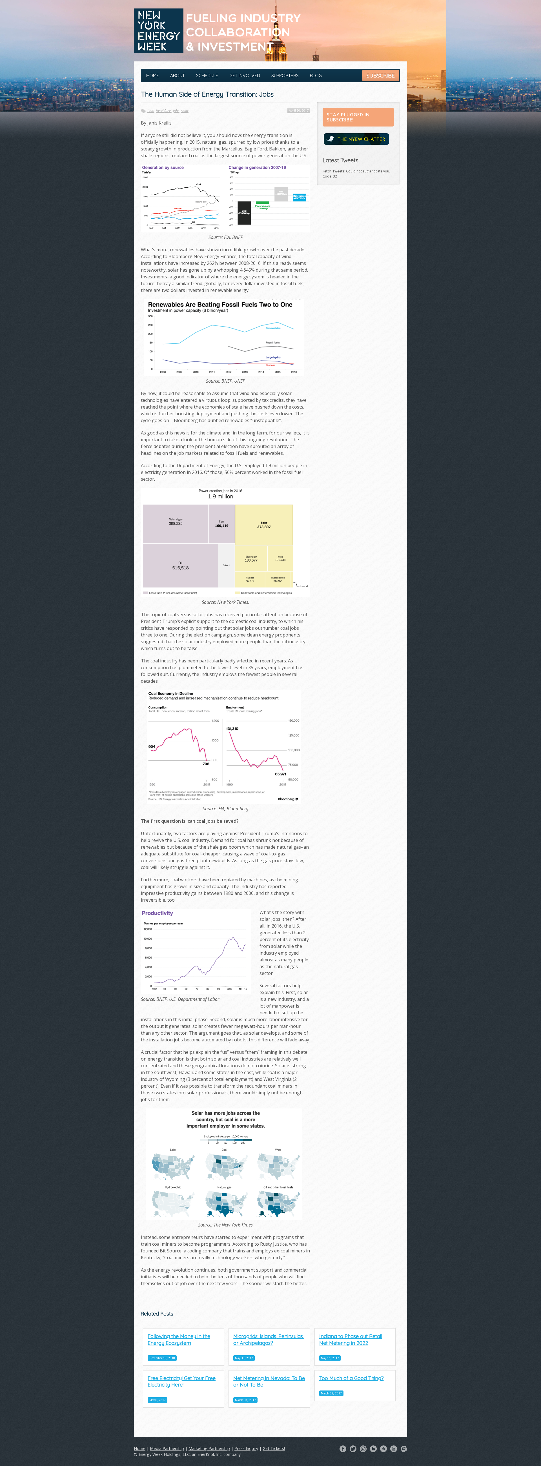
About (177, 75)
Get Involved (244, 75)
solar (185, 110)
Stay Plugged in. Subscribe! (349, 117)
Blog (316, 75)
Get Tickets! (274, 1448)
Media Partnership (167, 1448)
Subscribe (381, 75)
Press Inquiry (246, 1448)
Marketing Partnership (209, 1448)
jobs (176, 110)
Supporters (285, 75)
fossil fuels (163, 110)
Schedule (207, 75)
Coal (150, 110)
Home (152, 75)
